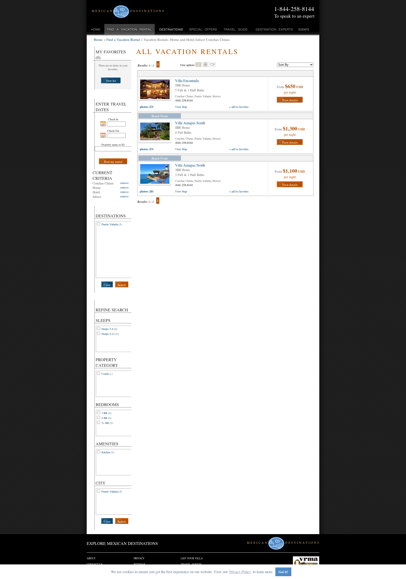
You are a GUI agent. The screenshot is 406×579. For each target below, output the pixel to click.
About (91, 558)
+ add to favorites (239, 107)
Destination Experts (273, 29)
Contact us (94, 564)
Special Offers (203, 29)
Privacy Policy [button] (240, 571)
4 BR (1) (106, 418)
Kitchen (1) (108, 452)
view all (156, 90)
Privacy (139, 558)
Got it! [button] (283, 571)
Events (303, 29)
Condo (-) (107, 374)
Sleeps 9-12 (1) (110, 334)
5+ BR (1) (107, 423)
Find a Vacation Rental (129, 29)
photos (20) (146, 191)
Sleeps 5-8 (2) (109, 329)
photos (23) (146, 107)
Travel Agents (191, 564)
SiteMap (139, 564)
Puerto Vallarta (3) (112, 224)
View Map (181, 107)
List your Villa (192, 558)
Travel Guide (236, 29)
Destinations (170, 29)
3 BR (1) (106, 413)
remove (124, 183)
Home (95, 29)
